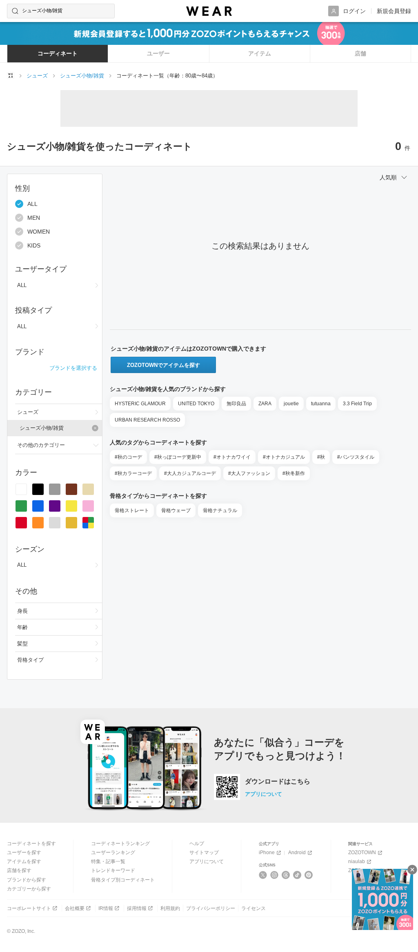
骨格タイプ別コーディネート (123, 880)
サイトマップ (204, 852)
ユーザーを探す (24, 852)
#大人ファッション (249, 473)
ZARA (264, 403)
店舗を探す (19, 870)
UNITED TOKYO (196, 403)
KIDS (33, 245)
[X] (263, 875)
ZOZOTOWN (362, 852)
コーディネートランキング (120, 843)
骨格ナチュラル (220, 510)
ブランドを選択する (73, 368)
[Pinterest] (309, 875)
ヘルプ (196, 843)
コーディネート (58, 53)
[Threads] (286, 875)
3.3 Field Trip (357, 403)
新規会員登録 (394, 11)
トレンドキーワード (113, 870)
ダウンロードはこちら (277, 781)
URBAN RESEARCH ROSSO (147, 420)
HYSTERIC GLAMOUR (140, 403)
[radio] (21, 489)
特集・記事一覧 (108, 861)
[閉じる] (412, 869)
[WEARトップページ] (10, 75)
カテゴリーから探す (29, 889)
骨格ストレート (132, 510)
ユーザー (158, 53)
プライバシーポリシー (210, 908)
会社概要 (74, 908)
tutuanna (321, 403)
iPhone (267, 852)
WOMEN (38, 231)
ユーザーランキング (113, 852)
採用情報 (137, 908)
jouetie (291, 403)
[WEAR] (209, 11)
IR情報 (105, 908)
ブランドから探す (26, 880)
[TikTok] (297, 875)
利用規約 (170, 908)
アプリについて (263, 794)
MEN (33, 217)
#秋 (321, 457)
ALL (32, 204)
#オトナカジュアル (284, 457)
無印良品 (236, 403)
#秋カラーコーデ (133, 473)
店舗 (360, 53)
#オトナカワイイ (232, 457)
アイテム (259, 53)
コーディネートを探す (31, 843)
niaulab (356, 861)
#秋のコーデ (128, 457)
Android (297, 852)
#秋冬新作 (293, 473)
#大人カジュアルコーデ (190, 473)
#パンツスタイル (355, 457)
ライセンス (253, 908)
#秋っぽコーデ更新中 (177, 457)
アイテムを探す (24, 861)
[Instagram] (274, 875)
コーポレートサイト (29, 908)
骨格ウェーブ (176, 510)
